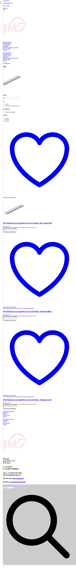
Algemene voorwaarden (8, 411)
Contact (5, 416)
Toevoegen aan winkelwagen (10, 232)
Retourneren (6, 412)
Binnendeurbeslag (7, 42)
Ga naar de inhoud (4, 0)
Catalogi (5, 50)
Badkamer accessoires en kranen (10, 47)
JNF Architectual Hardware (12, 106)
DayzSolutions (18, 478)
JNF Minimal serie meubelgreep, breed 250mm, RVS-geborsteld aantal (19, 227)
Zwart (7, 121)
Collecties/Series (7, 44)
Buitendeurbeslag (7, 43)
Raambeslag (6, 46)
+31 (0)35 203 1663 (4, 5)
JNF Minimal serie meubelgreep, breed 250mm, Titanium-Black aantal (19, 316)
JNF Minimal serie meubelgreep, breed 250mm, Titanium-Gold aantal (19, 404)
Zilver (7, 119)
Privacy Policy (6, 415)
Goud (7, 118)
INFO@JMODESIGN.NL (6, 3)
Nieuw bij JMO (6, 48)
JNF (7, 104)
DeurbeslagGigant (19, 482)
